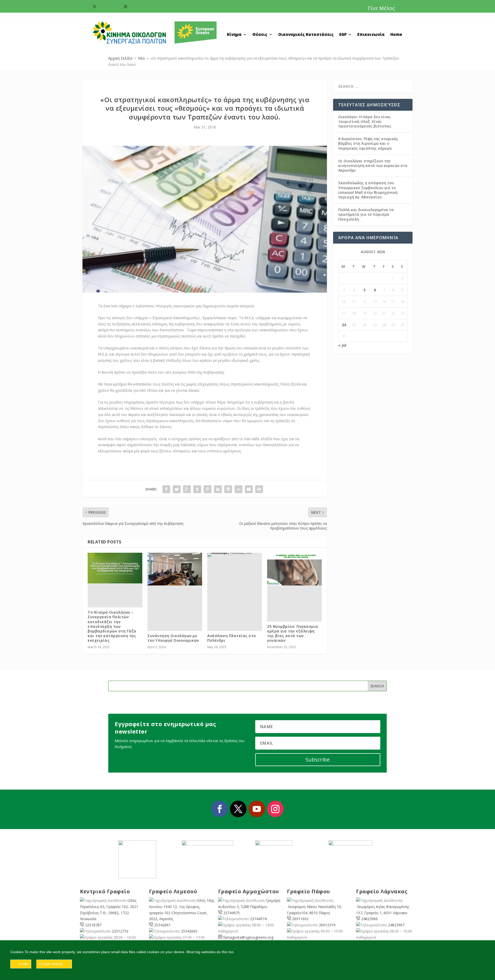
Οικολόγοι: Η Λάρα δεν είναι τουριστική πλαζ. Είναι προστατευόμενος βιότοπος (364, 121)
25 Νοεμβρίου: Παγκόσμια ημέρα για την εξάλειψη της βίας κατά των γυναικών (292, 633)
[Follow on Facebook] (219, 809)
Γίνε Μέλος (381, 8)
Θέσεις (259, 35)
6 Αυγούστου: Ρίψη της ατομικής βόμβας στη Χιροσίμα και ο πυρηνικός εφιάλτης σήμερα (368, 143)
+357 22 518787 (108, 7)
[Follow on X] (238, 809)
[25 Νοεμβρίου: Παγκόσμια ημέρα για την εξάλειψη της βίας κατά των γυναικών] (294, 569)
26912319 (327, 924)
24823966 (369, 918)
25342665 (189, 931)
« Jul (342, 345)
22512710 (120, 931)
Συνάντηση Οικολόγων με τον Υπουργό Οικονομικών (173, 638)
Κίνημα (234, 35)
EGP (342, 35)
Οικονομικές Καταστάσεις (306, 35)
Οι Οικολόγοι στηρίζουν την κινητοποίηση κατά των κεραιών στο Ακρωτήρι (372, 165)
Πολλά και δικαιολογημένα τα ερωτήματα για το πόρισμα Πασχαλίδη (366, 214)
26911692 (300, 918)
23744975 (231, 912)
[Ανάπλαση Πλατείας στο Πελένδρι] (234, 555)
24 (344, 324)
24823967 (396, 924)
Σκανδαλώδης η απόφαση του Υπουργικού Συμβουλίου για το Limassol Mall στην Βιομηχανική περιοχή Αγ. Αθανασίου (368, 189)
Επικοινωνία (371, 35)
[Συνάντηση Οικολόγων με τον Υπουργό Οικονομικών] (174, 569)
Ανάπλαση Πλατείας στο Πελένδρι (231, 638)
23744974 (258, 918)
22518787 (93, 924)
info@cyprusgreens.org (145, 7)
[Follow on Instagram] (275, 809)
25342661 (162, 924)
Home (396, 35)
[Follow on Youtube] (257, 809)
